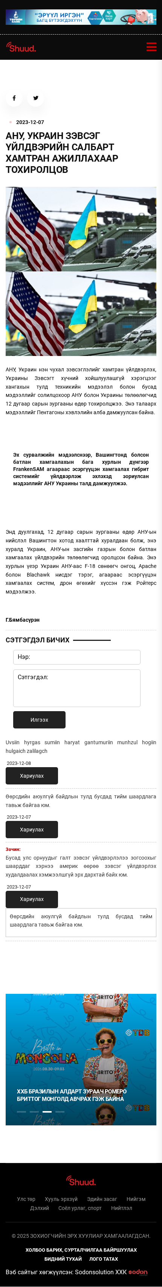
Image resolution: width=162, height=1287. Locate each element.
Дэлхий (39, 1208)
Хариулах (32, 776)
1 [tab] (21, 963)
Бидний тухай (63, 1259)
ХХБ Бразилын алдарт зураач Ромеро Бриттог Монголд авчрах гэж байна (72, 1095)
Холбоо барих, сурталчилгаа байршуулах (81, 1250)
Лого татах (103, 1259)
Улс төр (26, 1199)
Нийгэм (136, 1199)
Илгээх (39, 720)
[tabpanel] (81, 1059)
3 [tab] (47, 1112)
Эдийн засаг (102, 1199)
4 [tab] (59, 1112)
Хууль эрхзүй (61, 1199)
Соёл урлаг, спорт (80, 1208)
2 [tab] (34, 1112)
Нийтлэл (121, 1208)
